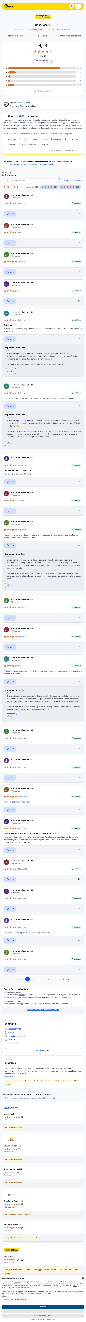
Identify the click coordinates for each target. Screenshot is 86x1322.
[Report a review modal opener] (78, 214)
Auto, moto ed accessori (14, 1081)
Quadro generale (15, 36)
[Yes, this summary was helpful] (76, 151)
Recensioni (43, 36)
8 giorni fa (21, 262)
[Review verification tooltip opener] (49, 25)
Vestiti (27, 1214)
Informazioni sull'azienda (70, 36)
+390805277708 (14, 1029)
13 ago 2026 (22, 959)
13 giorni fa (22, 666)
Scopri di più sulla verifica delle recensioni (43, 1010)
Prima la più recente (73, 180)
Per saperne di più (50, 1098)
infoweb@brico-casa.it (16, 1036)
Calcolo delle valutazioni (43, 91)
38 (58, 979)
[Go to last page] (69, 979)
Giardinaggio (38, 1081)
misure (21, 995)
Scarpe (8, 1084)
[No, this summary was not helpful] (80, 151)
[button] (71, 6)
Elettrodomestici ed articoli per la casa (58, 1081)
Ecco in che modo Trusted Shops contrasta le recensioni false (30, 164)
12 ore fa (8, 350)
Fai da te (28, 1081)
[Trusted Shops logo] (9, 6)
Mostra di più (13, 1043)
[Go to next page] (63, 979)
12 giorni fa (22, 607)
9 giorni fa (21, 320)
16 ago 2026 (22, 738)
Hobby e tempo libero (32, 1238)
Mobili (76, 1081)
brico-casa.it (12, 1033)
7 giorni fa (21, 232)
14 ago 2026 (22, 869)
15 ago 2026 (22, 767)
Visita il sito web (41, 1050)
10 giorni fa (22, 465)
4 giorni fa (21, 203)
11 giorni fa (22, 500)
